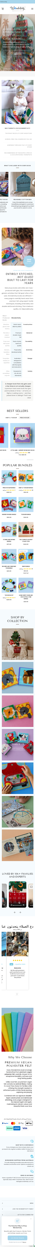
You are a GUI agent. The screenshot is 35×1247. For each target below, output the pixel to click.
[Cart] (4, 9)
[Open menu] (30, 9)
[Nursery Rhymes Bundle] (9, 504)
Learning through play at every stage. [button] (19, 146)
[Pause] (11, 904)
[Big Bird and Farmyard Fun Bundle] (9, 556)
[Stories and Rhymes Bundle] (9, 529)
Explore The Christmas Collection (17, 53)
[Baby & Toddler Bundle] (25, 477)
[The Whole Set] (9, 585)
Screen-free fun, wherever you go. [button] (18, 139)
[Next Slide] (15, 912)
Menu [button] (31, 1203)
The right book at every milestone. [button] (18, 133)
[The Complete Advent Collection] (25, 529)
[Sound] (23, 905)
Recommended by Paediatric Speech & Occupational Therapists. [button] (18, 154)
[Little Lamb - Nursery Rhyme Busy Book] (22, 435)
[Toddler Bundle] (25, 504)
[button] (24, 452)
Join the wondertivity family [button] (22, 1209)
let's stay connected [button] (25, 1215)
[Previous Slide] (20, 912)
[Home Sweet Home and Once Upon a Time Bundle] (25, 585)
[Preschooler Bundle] (9, 477)
